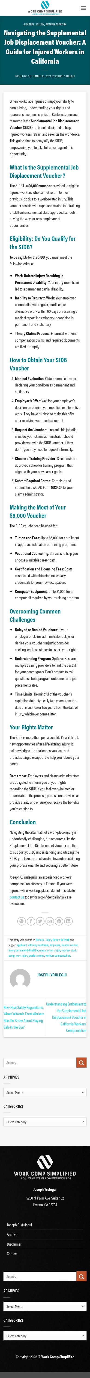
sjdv (58, 950)
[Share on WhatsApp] (21, 921)
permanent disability (27, 950)
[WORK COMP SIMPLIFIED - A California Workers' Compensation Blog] (45, 8)
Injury (40, 24)
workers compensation (57, 955)
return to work (47, 950)
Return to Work (56, 24)
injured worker (70, 944)
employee (55, 944)
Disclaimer (14, 1244)
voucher (65, 950)
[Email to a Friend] (49, 921)
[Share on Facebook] (31, 921)
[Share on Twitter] (40, 921)
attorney (32, 944)
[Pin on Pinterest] (59, 921)
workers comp (36, 955)
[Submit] (81, 1062)
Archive (12, 1234)
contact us (17, 897)
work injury (22, 955)
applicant (22, 944)
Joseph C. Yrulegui (19, 1224)
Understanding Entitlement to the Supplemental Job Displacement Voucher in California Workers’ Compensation (66, 1017)
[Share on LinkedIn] (68, 921)
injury (12, 950)
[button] (83, 8)
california (43, 944)
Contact (12, 1253)
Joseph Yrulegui (65, 76)
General (29, 24)
